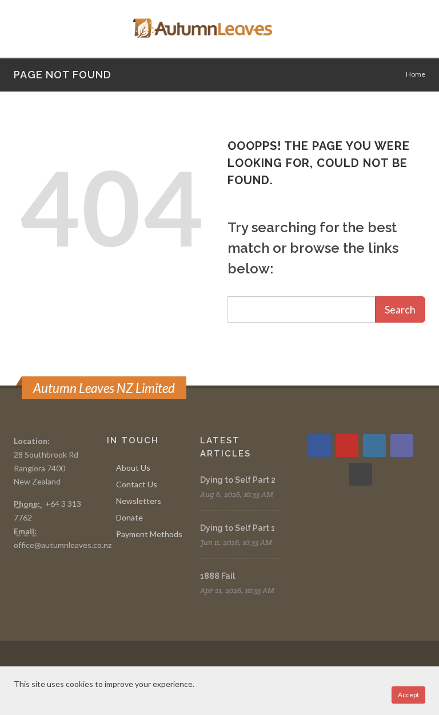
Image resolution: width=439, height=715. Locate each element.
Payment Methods (149, 534)
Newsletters (138, 501)
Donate (129, 517)
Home (415, 74)
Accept (408, 694)
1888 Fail (217, 576)
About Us (133, 467)
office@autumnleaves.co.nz (62, 545)
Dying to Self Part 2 (238, 479)
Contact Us (136, 484)
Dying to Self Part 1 (237, 528)
